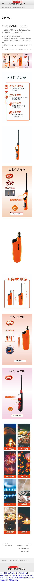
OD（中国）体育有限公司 (8, 573)
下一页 (23, 547)
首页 (3, 7)
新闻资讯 (7, 7)
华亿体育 (28, 578)
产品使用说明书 (24, 560)
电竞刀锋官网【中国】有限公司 (18, 575)
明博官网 (22, 573)
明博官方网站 (13, 580)
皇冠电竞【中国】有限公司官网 (16, 576)
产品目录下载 (13, 560)
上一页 (8, 544)
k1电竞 (21, 578)
